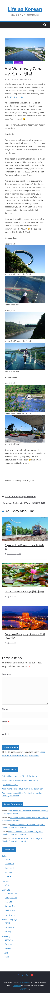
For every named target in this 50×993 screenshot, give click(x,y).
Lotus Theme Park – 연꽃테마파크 (24, 591)
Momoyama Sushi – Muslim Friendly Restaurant (22, 789)
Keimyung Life (11, 897)
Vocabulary (9, 927)
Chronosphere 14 (25, 79)
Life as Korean (25, 8)
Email (5, 721)
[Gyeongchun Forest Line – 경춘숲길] (25, 518)
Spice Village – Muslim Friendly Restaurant (20, 776)
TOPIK (7, 923)
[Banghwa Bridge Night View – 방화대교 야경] (25, 607)
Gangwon (9, 940)
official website (16, 97)
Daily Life (6, 890)
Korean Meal (10, 872)
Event (7, 885)
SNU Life (8, 902)
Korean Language (9, 919)
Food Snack (9, 863)
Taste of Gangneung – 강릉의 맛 (20, 496)
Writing (8, 931)
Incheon (9, 63)
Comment (7, 674)
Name (6, 709)
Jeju (6, 952)
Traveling (18, 63)
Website (6, 734)
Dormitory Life (11, 893)
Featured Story (8, 915)
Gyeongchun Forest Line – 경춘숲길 (24, 547)
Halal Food (9, 868)
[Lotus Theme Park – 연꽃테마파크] (25, 564)
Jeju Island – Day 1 (10, 784)
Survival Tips (10, 906)
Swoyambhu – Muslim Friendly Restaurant (20, 780)
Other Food (9, 876)
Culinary (5, 856)
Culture (5, 881)
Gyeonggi (9, 944)
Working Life (10, 910)
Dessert (8, 859)
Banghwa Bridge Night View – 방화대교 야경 (24, 503)
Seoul (7, 957)
